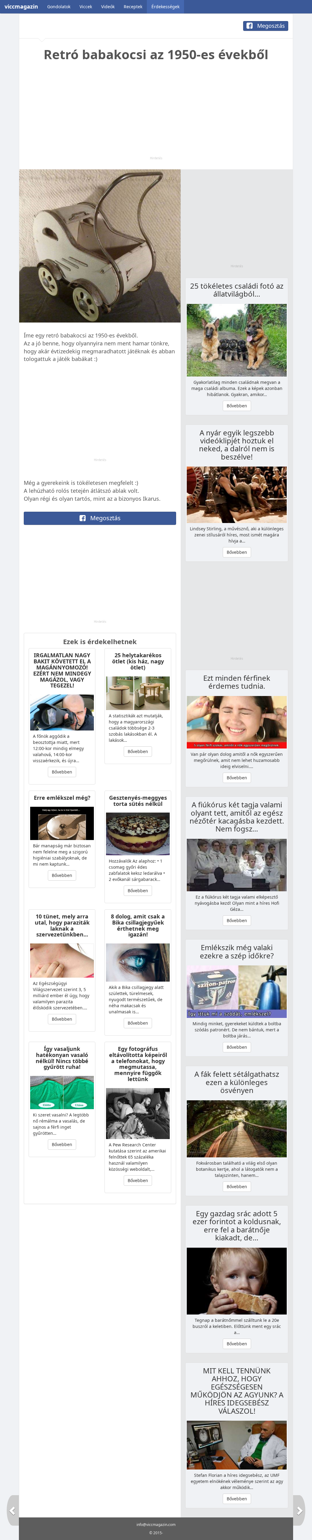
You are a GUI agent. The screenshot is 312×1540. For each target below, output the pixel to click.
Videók (108, 6)
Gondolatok (58, 6)
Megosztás (270, 25)
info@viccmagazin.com (156, 1524)
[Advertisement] (156, 113)
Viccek (86, 6)
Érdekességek (165, 6)
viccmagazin (21, 6)
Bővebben (62, 772)
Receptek (133, 6)
